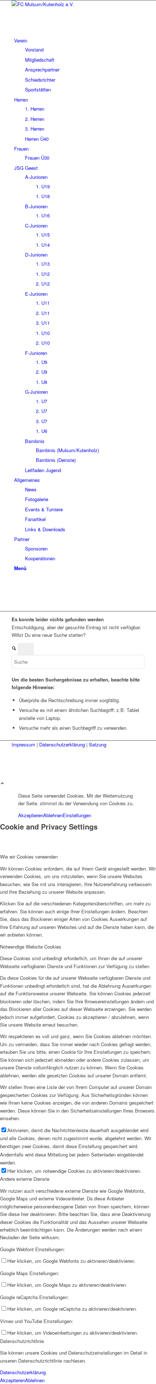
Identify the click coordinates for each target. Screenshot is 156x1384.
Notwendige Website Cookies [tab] (30, 946)
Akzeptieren (30, 815)
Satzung (97, 744)
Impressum (24, 744)
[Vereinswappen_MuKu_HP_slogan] (66, 4)
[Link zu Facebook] (16, 583)
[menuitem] (79, 65)
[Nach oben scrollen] (2, 783)
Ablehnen (53, 815)
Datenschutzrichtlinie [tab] (22, 1341)
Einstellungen (77, 815)
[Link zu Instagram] (16, 591)
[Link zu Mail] (16, 599)
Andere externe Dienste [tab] (24, 1178)
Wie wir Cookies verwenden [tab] (29, 856)
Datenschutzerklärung (62, 744)
